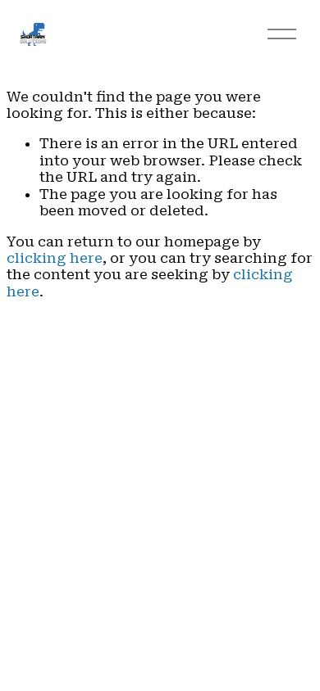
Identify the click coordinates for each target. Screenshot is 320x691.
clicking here (55, 258)
